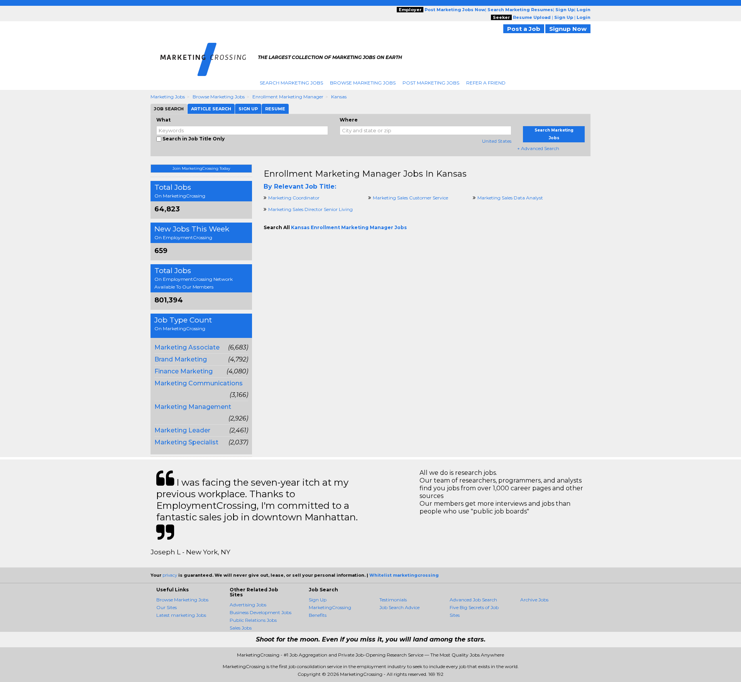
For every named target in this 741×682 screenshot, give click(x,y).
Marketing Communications (198, 383)
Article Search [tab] (211, 108)
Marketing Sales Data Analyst (510, 198)
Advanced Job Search (473, 600)
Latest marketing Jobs (181, 615)
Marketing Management (192, 406)
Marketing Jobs (168, 97)
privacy (169, 575)
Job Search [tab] (169, 108)
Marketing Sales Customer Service (410, 198)
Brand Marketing (180, 359)
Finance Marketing (183, 371)
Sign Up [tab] (248, 108)
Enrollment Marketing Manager (287, 97)
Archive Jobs (534, 600)
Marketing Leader (182, 430)
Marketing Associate (187, 347)
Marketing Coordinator (294, 198)
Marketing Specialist (186, 442)
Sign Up (318, 600)
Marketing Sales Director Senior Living (310, 209)
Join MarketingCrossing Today (201, 168)
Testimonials (393, 600)
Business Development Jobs (260, 612)
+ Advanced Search (538, 148)
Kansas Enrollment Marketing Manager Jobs (349, 227)
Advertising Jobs (248, 605)
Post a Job (523, 28)
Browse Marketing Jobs (363, 83)
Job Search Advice (399, 607)
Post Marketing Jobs (431, 83)
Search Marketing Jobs (291, 83)
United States (496, 141)
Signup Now (568, 28)
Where (349, 120)
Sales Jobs (241, 628)
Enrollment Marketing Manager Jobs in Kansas (365, 174)
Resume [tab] (275, 108)
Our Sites (166, 607)
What (163, 120)
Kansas (339, 97)
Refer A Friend (486, 83)
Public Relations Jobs (253, 620)
